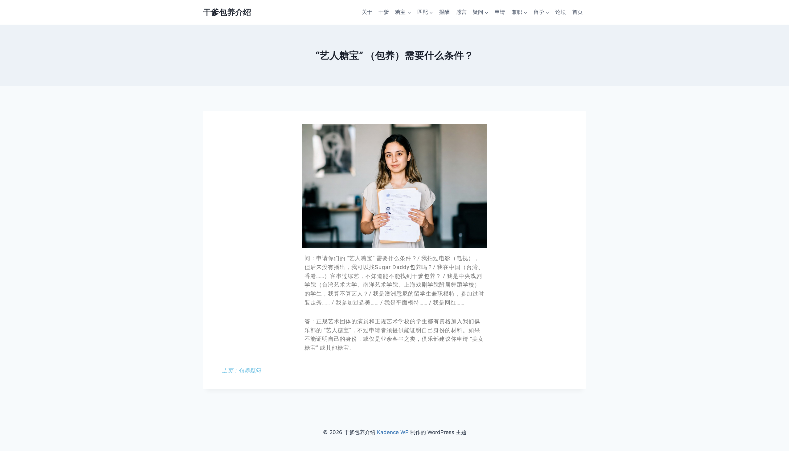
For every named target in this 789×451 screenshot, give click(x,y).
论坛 (560, 12)
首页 (577, 12)
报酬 (444, 12)
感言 (461, 12)
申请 (500, 12)
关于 (367, 12)
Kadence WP (393, 432)
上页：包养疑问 (241, 370)
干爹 (383, 12)
